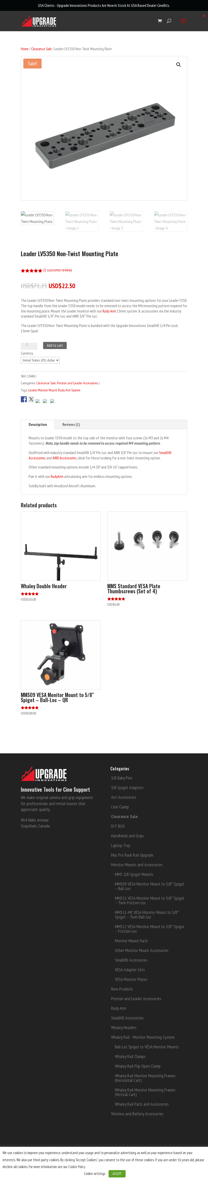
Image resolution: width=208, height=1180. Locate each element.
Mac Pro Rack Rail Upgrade (132, 855)
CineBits (163, 5)
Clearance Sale (41, 48)
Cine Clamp (120, 807)
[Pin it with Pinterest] (46, 399)
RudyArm (57, 476)
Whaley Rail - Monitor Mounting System (143, 1037)
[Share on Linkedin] (53, 399)
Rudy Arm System (69, 390)
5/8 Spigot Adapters (127, 787)
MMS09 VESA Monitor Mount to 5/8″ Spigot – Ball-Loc (149, 886)
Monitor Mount (47, 390)
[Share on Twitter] (31, 397)
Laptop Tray (120, 845)
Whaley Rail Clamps (130, 1056)
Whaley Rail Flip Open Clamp (138, 1066)
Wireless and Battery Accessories (137, 1114)
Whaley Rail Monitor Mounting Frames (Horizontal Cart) (145, 1078)
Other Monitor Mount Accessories (141, 950)
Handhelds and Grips (127, 836)
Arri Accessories (123, 797)
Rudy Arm (109, 311)
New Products (122, 989)
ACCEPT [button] (117, 1174)
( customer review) (57, 269)
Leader (32, 390)
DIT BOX (118, 826)
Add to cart (55, 345)
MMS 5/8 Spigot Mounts (134, 874)
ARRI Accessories (65, 457)
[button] (178, 64)
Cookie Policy (76, 1166)
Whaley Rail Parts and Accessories (142, 1104)
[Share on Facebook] (24, 397)
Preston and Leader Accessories (77, 383)
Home (25, 48)
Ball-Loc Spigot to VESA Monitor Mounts (147, 1047)
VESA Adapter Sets (130, 970)
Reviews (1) (71, 424)
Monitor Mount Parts (131, 941)
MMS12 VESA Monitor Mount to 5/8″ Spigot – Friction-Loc (149, 929)
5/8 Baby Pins (121, 778)
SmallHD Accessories (131, 960)
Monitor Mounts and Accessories (137, 864)
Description (38, 424)
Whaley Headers (123, 1027)
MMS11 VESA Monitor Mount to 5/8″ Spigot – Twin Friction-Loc (149, 900)
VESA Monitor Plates (131, 979)
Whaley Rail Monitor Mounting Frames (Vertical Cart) (145, 1092)
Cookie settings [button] (94, 1173)
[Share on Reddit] (39, 399)
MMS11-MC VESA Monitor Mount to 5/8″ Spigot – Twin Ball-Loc (147, 914)
